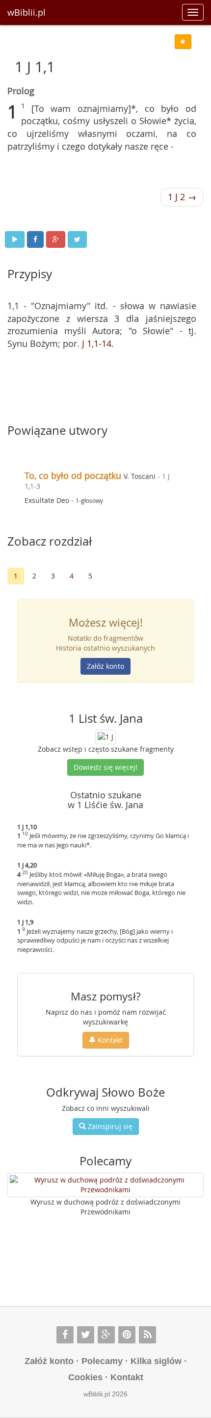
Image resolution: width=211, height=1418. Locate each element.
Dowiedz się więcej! (105, 767)
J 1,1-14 (96, 343)
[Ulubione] (183, 41)
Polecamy (102, 1361)
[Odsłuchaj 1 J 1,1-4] (15, 239)
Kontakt (109, 1040)
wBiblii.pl (26, 12)
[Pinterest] (126, 1334)
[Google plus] (106, 1334)
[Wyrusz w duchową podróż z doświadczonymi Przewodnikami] (105, 1185)
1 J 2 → (182, 197)
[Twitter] (85, 1334)
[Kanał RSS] (147, 1334)
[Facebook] (65, 1334)
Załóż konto (105, 666)
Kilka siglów (156, 1361)
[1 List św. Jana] (105, 736)
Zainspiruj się (109, 1126)
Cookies (85, 1377)
